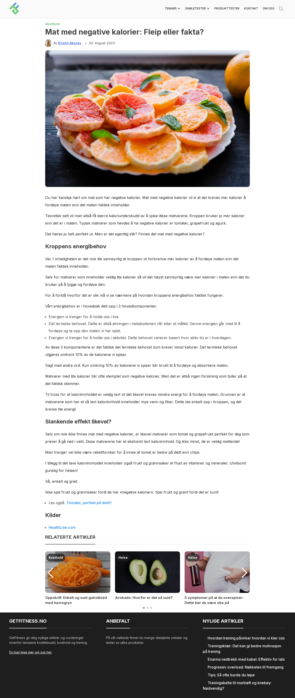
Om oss (268, 8)
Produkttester (226, 8)
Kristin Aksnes (69, 43)
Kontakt (251, 8)
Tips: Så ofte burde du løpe (231, 675)
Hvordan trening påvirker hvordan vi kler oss (246, 638)
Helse (123, 557)
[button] (144, 608)
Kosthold (52, 24)
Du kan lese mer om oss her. (30, 652)
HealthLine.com (62, 527)
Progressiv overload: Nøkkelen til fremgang (245, 667)
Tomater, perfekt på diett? (89, 502)
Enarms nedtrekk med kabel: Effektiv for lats (246, 659)
